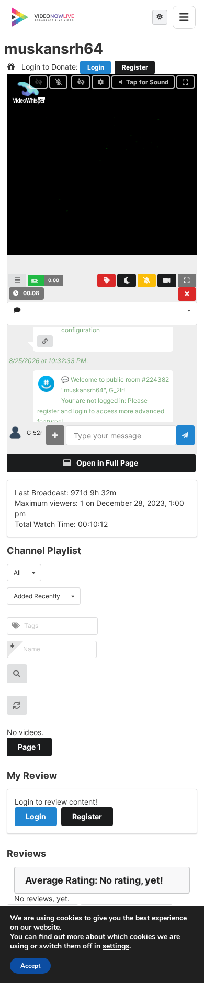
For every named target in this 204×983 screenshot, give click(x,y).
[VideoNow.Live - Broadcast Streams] (42, 17)
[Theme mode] (159, 17)
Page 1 (29, 746)
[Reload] (17, 705)
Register (135, 67)
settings (116, 946)
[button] (45, 280)
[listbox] (102, 313)
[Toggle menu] (184, 17)
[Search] (17, 673)
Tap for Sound (147, 82)
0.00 (53, 280)
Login (95, 67)
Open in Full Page (106, 462)
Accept (30, 966)
